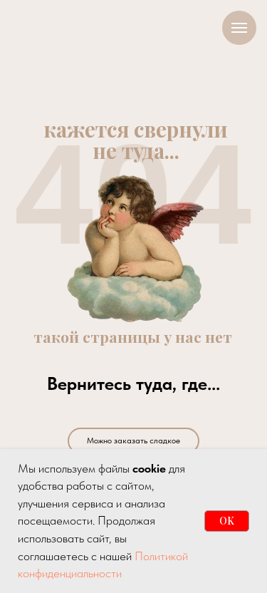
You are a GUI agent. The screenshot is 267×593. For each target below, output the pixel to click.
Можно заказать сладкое (133, 440)
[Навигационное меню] (239, 28)
